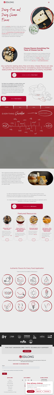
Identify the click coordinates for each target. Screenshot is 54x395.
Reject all (38, 391)
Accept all (30, 391)
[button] (49, 2)
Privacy (32, 388)
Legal (36, 388)
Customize (46, 391)
